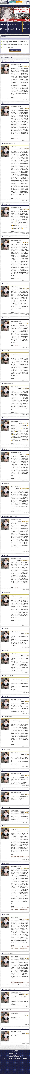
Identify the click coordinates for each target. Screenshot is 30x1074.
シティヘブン (17, 138)
